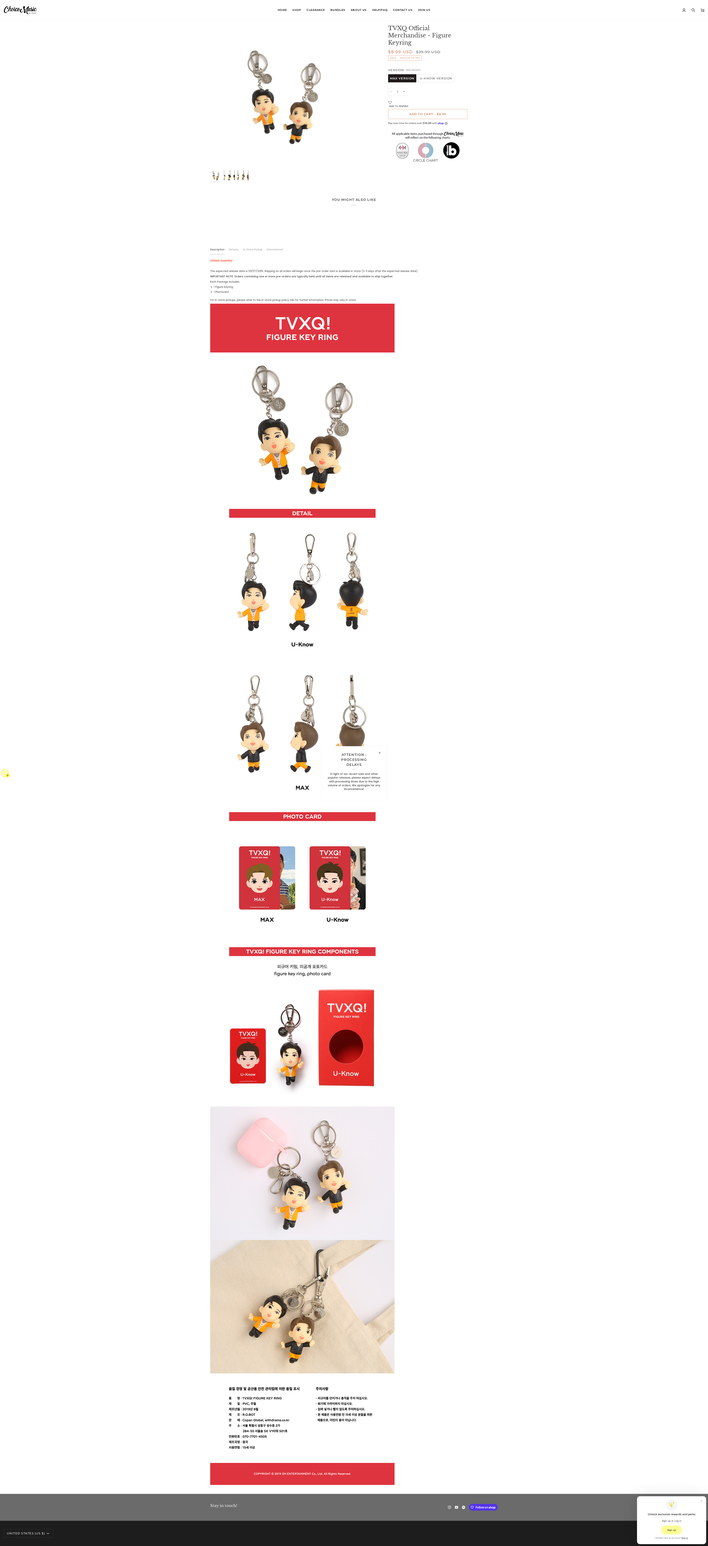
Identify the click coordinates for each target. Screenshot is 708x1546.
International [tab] (275, 249)
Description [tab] (217, 249)
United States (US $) (26, 1533)
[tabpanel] (354, 872)
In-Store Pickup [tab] (252, 249)
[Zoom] (282, 96)
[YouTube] (456, 1507)
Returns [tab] (234, 249)
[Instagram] (449, 1507)
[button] (297, 10)
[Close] (381, 753)
